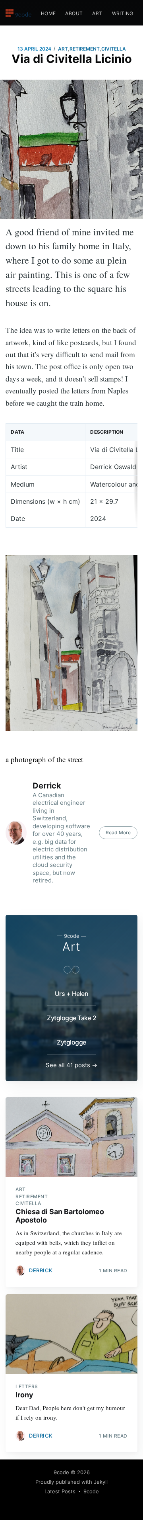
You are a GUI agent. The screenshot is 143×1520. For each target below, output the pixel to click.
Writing (122, 13)
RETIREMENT (85, 49)
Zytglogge (71, 1042)
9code (61, 1472)
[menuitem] (48, 13)
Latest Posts (59, 1491)
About (74, 13)
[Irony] (71, 1334)
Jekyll (101, 1482)
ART (63, 49)
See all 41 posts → (71, 1065)
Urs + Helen (72, 994)
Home (48, 13)
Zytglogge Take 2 (71, 1018)
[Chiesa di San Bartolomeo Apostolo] (71, 1137)
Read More (118, 832)
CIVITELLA (113, 49)
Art (97, 13)
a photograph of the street (44, 759)
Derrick (47, 785)
